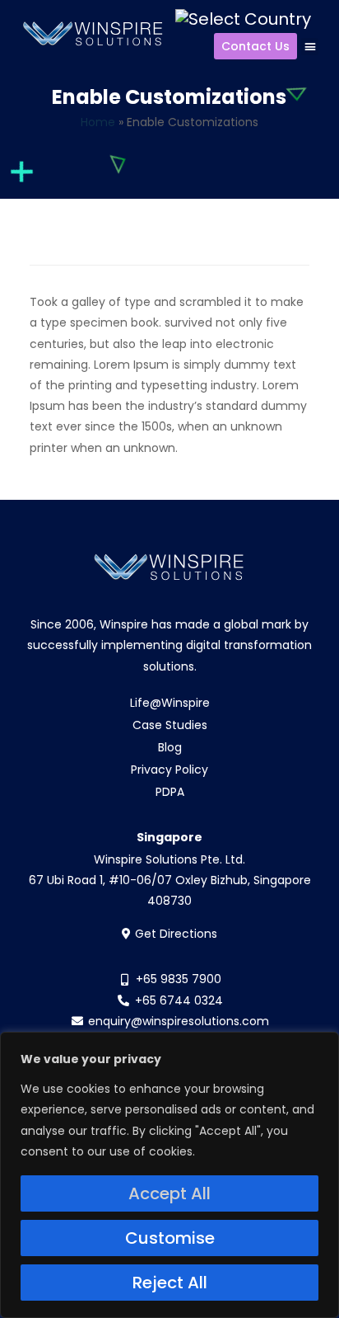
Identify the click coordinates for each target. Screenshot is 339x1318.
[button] (309, 46)
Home (98, 122)
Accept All (169, 1193)
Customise (170, 1238)
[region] (169, 1175)
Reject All (169, 1282)
